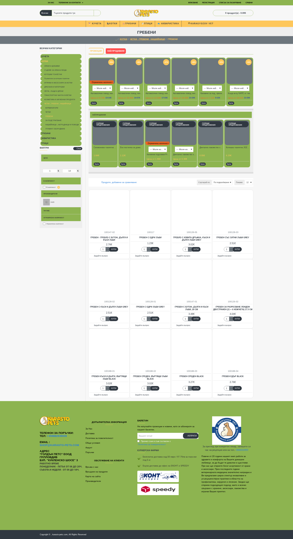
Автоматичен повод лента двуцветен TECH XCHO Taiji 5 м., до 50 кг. (185, 93)
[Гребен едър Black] (232, 349)
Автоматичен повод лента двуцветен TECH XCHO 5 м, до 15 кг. (130, 93)
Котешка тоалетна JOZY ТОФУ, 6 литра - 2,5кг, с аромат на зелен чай (237, 147)
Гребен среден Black (191, 376)
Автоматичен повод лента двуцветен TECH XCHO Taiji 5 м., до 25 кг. (158, 93)
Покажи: (239, 182)
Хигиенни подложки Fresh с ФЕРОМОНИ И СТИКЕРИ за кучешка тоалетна (158, 154)
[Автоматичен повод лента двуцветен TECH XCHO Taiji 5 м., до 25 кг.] (157, 71)
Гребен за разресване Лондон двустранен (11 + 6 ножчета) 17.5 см (232, 308)
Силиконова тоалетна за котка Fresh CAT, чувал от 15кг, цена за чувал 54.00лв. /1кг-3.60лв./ (105, 147)
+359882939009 (57, 436)
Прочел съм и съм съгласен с (154, 443)
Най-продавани (116, 51)
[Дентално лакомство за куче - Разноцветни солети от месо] (210, 132)
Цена (45, 158)
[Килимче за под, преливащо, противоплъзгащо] (212, 71)
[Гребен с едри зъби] (150, 210)
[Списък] (94, 182)
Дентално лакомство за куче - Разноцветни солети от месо (211, 147)
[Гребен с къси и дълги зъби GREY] (109, 279)
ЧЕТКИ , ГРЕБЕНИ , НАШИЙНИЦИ (147, 39)
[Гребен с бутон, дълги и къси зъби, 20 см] (191, 279)
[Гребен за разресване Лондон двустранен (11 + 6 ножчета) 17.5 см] (232, 279)
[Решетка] (90, 182)
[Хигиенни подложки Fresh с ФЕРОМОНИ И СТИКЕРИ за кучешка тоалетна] (157, 132)
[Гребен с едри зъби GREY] (150, 279)
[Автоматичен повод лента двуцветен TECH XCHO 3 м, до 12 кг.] (102, 71)
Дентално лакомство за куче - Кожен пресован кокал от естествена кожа (184, 154)
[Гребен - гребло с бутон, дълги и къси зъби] (109, 210)
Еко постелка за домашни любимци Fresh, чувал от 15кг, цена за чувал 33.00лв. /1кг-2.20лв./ (131, 147)
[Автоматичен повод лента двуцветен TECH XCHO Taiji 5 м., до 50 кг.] (184, 71)
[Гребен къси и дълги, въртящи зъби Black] (109, 349)
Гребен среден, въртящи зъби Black (150, 377)
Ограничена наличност (53, 218)
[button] (94, 103)
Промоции (96, 51)
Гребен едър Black (233, 376)
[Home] (42, 3)
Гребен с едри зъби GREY (150, 307)
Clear (79, 149)
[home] (116, 39)
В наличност (49, 181)
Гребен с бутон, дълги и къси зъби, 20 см (191, 308)
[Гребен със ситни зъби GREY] (232, 210)
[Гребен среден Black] (191, 349)
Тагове (46, 211)
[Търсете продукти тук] (97, 13)
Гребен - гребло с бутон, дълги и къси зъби (109, 238)
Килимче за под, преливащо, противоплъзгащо (213, 93)
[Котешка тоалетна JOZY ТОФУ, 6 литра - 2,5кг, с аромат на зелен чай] (237, 132)
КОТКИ (123, 39)
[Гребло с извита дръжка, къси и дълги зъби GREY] (191, 210)
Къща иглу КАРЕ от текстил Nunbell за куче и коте (240, 93)
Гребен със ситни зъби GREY (232, 237)
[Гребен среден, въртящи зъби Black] (150, 349)
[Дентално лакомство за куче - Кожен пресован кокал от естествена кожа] (184, 132)
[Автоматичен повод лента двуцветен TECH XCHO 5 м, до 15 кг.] (130, 71)
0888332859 (242, 450)
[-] (107, 250)
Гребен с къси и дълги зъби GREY (109, 307)
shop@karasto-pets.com (59, 445)
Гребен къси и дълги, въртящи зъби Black (109, 377)
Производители (50, 194)
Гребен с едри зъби (150, 237)
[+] (107, 248)
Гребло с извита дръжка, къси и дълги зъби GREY (191, 238)
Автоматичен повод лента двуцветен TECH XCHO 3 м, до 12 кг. (103, 93)
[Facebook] (146, 407)
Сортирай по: (204, 182)
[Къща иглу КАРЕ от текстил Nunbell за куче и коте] (239, 71)
